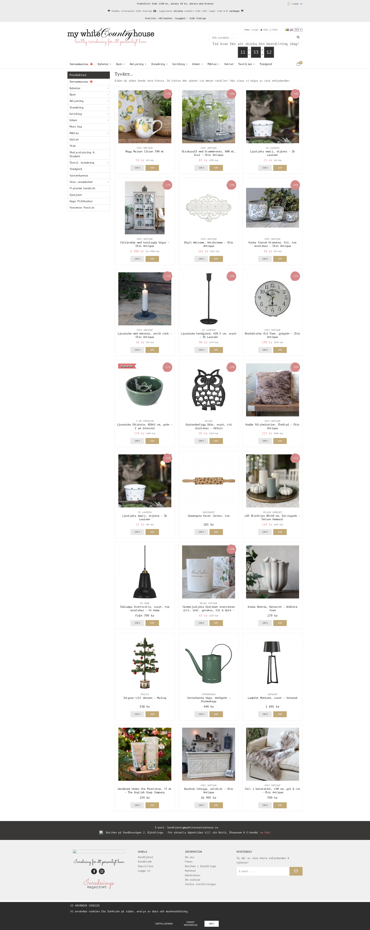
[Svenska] (288, 29)
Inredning (158, 64)
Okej (211, 923)
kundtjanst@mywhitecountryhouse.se (192, 827)
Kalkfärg (178, 64)
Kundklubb (145, 861)
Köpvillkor (145, 866)
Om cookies (192, 879)
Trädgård (266, 64)
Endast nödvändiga (190, 923)
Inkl (266, 29)
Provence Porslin (82, 207)
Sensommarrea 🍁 (81, 64)
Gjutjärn (76, 194)
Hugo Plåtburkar (81, 201)
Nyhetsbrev (192, 875)
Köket (196, 64)
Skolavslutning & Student (82, 154)
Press (189, 861)
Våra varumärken (81, 182)
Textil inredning (82, 162)
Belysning (137, 64)
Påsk (73, 145)
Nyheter (103, 64)
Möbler (212, 64)
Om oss (189, 857)
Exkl (275, 29)
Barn (119, 64)
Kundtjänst (145, 857)
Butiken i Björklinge (200, 866)
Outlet (229, 64)
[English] (292, 29)
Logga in (297, 3)
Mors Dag (76, 126)
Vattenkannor (79, 175)
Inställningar (164, 923)
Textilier (245, 64)
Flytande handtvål (83, 188)
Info (137, 167)
